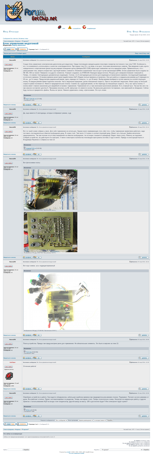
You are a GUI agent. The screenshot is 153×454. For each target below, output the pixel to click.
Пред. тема (138, 53)
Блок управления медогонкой (20, 43)
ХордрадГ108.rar (31, 148)
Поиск (136, 31)
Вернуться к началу (10, 104)
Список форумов (9, 41)
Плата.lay (29, 352)
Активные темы (23, 38)
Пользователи (145, 31)
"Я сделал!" (25, 41)
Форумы (17, 41)
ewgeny (14, 45)
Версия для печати (10, 53)
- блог (63, 28)
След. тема (146, 53)
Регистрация (15, 31)
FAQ (129, 31)
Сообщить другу (21, 53)
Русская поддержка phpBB (76, 453)
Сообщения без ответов (10, 38)
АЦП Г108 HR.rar (31, 98)
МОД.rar (28, 410)
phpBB (68, 452)
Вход (6, 31)
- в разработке (76, 28)
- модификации (91, 28)
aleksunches (22, 45)
